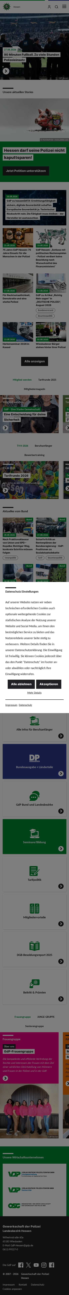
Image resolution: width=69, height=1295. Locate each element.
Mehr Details (34, 692)
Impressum (11, 705)
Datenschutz (25, 705)
